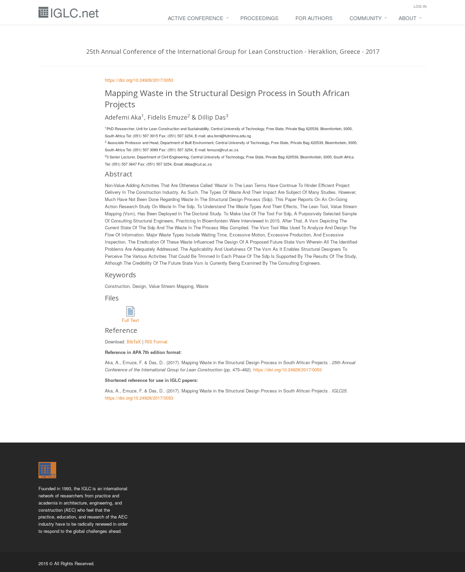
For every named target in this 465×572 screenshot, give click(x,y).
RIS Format (156, 341)
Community (366, 17)
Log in (420, 6)
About (407, 17)
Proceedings (259, 17)
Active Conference (195, 17)
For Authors (314, 17)
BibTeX (134, 341)
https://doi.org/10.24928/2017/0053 (139, 80)
